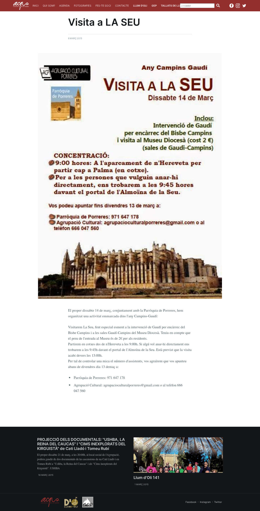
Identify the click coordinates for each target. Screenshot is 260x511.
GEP (154, 5)
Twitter (218, 502)
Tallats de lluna (173, 5)
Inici (36, 5)
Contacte (122, 5)
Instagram (205, 502)
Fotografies (82, 5)
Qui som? (49, 5)
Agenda (64, 5)
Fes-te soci (103, 5)
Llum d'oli (140, 5)
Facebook (191, 502)
